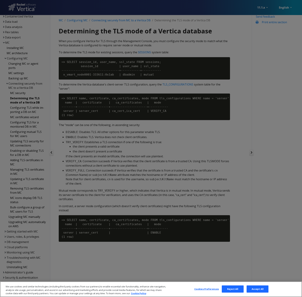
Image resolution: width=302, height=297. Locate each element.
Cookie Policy (138, 293)
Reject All (232, 288)
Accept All (258, 288)
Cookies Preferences (206, 288)
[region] (151, 289)
